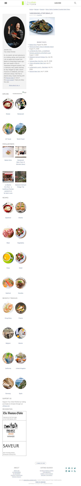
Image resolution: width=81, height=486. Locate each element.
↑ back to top (40, 463)
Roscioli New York (34, 71)
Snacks (42, 9)
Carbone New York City (36, 61)
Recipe (36, 9)
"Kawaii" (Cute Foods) (46, 473)
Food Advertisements (17, 93)
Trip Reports (47, 472)
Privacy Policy (16, 476)
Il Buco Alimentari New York (37, 63)
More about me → (14, 85)
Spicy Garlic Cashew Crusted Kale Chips (58, 9)
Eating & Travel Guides (46, 470)
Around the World (46, 475)
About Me (16, 470)
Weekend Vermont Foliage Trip (38, 57)
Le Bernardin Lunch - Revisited (38, 67)
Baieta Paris (32, 44)
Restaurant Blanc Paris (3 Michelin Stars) (41, 46)
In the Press (16, 473)
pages (12, 80)
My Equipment (16, 472)
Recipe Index (10, 78)
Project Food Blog (16, 475)
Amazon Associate (29, 480)
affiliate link (6, 406)
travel (8, 80)
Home (31, 9)
